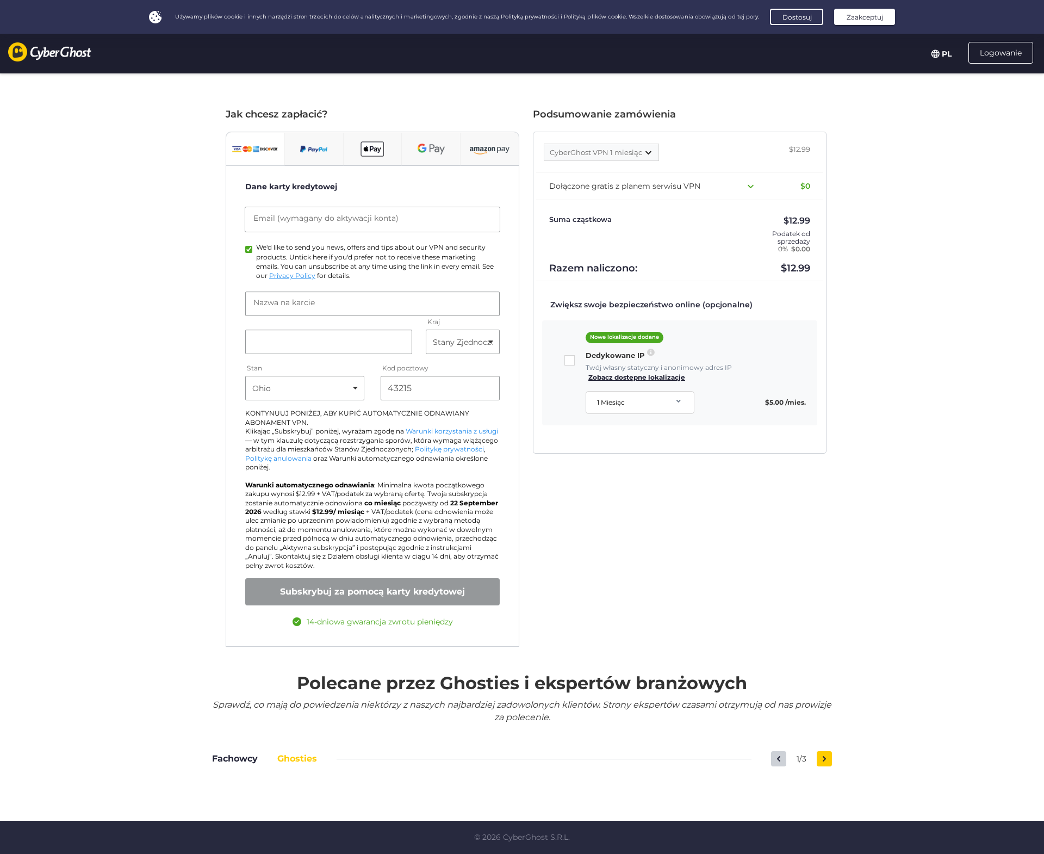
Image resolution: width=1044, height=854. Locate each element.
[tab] (255, 149)
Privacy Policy (292, 276)
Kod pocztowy (405, 368)
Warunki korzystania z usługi (452, 431)
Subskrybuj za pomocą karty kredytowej (372, 591)
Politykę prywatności (449, 449)
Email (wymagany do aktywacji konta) (326, 218)
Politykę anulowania (278, 458)
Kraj (433, 322)
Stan (254, 368)
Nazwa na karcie (284, 302)
